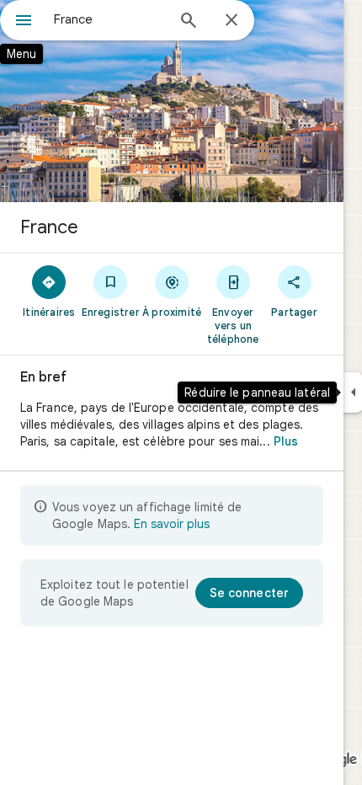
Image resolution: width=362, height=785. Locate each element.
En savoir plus (172, 523)
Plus (286, 441)
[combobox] (109, 19)
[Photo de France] (171, 101)
